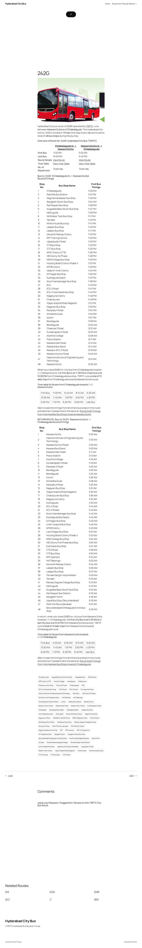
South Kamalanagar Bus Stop (79, 738)
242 (7, 891)
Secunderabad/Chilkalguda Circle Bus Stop (53, 738)
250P (131, 775)
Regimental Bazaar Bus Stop (48, 730)
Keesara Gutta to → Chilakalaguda (91, 147)
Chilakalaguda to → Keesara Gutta (65, 147)
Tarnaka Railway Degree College (57, 742)
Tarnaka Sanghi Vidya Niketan (80, 742)
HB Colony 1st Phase (89, 693)
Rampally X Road (44, 726)
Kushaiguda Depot (72, 710)
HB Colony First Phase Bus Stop (49, 697)
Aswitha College (59, 681)
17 (51, 899)
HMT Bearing (66, 697)
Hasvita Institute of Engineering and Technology (54, 693)
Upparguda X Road (87, 746)
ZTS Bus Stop (55, 755)
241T (7, 899)
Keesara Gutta (88, 702)
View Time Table (61, 163)
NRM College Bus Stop (80, 718)
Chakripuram (82, 681)
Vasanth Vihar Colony (45, 751)
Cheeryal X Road (61, 685)
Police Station (94, 718)
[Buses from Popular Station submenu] (136, 3)
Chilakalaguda (74, 685)
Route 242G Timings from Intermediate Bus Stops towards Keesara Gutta (69, 413)
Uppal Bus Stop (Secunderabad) (67, 746)
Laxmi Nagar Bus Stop (46, 714)
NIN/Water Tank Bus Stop (61, 718)
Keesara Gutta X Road (46, 706)
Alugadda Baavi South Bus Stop (62, 677)
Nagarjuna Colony (44, 718)
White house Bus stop (96, 751)
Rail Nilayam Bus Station (47, 722)
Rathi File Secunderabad (60, 726)
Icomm (63, 702)
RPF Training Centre (83, 730)
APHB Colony (92, 677)
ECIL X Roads (74, 689)
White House (82, 751)
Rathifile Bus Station (77, 726)
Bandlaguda (71, 681)
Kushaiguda (42, 710)
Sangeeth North (59, 734)
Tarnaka (41, 742)
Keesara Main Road (62, 706)
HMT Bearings (77, 697)
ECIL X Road (63, 689)
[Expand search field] (71, 14)
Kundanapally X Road (94, 706)
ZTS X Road (66, 755)
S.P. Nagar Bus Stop (45, 734)
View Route (59, 160)
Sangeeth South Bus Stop (76, 734)
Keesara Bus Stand (75, 702)
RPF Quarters (69, 730)
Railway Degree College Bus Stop (85, 722)
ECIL (83, 685)
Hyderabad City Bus (15, 3)
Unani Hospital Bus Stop (46, 746)
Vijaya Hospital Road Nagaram (65, 751)
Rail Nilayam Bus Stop (64, 722)
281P (96, 899)
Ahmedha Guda (44, 677)
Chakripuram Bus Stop (46, 685)
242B (10, 775)
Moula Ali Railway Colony (74, 714)
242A (52, 891)
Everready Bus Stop (87, 689)
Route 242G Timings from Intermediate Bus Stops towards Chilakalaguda (69, 662)
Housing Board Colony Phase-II (49, 702)
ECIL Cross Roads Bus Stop (47, 689)
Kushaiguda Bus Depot (56, 710)
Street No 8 (95, 738)
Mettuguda (59, 714)
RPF (61, 730)
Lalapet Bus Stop (87, 710)
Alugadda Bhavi (80, 677)
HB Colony (76, 693)
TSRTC (89, 126)
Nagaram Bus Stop (91, 714)
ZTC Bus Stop (43, 755)
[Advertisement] (71, 41)
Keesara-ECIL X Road (77, 706)
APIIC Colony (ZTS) (45, 681)
